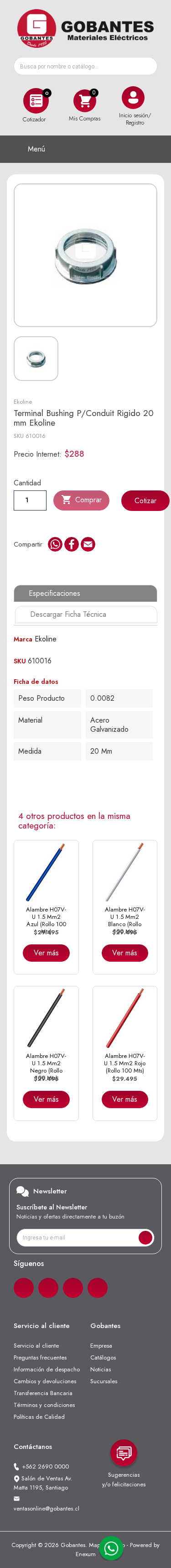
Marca (23, 639)
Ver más (46, 953)
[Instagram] (48, 1288)
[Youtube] (98, 1288)
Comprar (81, 499)
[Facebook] (24, 1288)
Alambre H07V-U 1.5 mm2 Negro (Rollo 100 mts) (46, 1067)
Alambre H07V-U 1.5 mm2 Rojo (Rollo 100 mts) (124, 1063)
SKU (19, 436)
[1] (145, 1238)
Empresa (101, 1345)
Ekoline (23, 401)
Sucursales (103, 1381)
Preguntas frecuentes (40, 1357)
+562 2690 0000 (45, 1466)
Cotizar (145, 500)
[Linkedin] (73, 1288)
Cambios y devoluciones (45, 1381)
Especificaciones (54, 593)
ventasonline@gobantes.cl (46, 1508)
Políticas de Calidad (39, 1416)
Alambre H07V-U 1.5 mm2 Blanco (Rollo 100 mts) (125, 920)
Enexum (86, 1554)
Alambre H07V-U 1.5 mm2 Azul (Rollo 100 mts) (46, 920)
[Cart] (85, 101)
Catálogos (103, 1357)
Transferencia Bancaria (43, 1393)
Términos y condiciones (44, 1405)
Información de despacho (47, 1369)
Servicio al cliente (36, 1345)
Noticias (100, 1369)
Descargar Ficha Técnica (68, 614)
